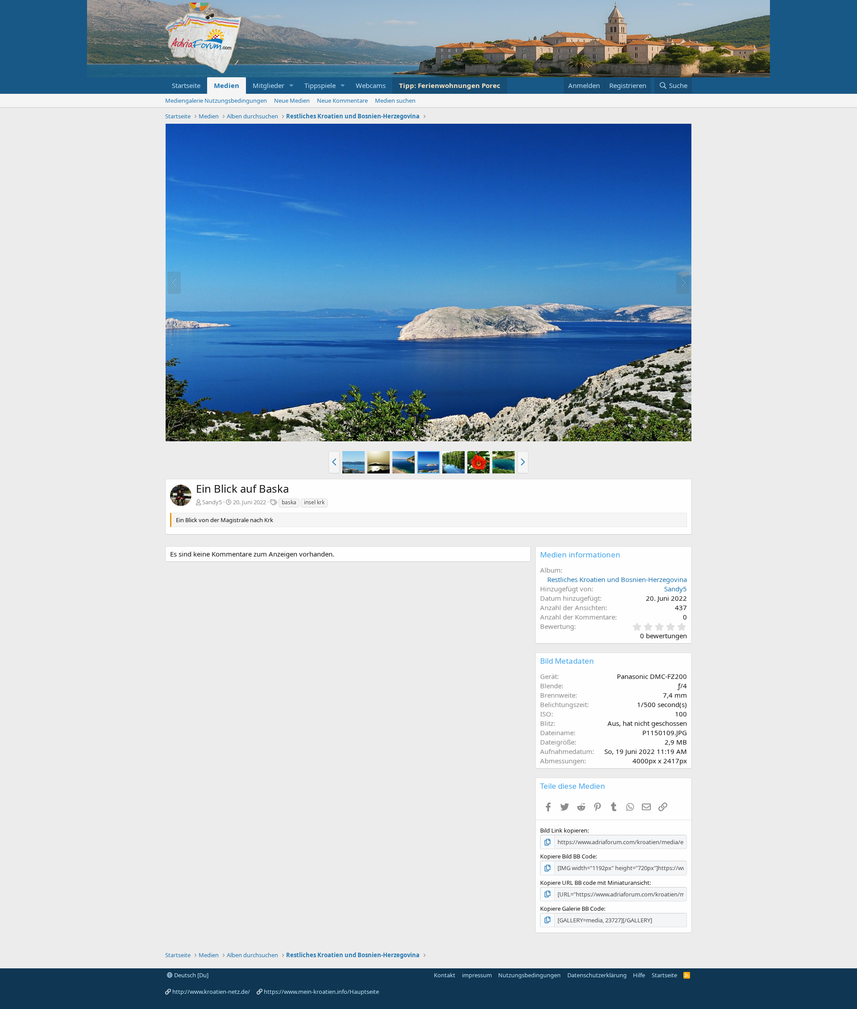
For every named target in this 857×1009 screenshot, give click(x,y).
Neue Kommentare (342, 100)
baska (289, 502)
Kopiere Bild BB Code (567, 856)
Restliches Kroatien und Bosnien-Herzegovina (617, 579)
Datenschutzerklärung (597, 975)
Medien (226, 85)
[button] (291, 85)
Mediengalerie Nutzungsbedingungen (216, 100)
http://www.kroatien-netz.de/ (211, 992)
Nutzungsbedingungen (529, 975)
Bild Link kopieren (563, 830)
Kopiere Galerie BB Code (572, 908)
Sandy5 (212, 502)
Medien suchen (395, 100)
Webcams (371, 85)
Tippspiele (320, 85)
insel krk (314, 502)
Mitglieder (268, 85)
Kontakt (444, 975)
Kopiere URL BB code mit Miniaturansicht (594, 883)
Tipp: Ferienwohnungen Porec (449, 85)
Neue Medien (292, 100)
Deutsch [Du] (190, 975)
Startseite (186, 85)
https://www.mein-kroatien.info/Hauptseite (321, 992)
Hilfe (639, 975)
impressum (477, 975)
